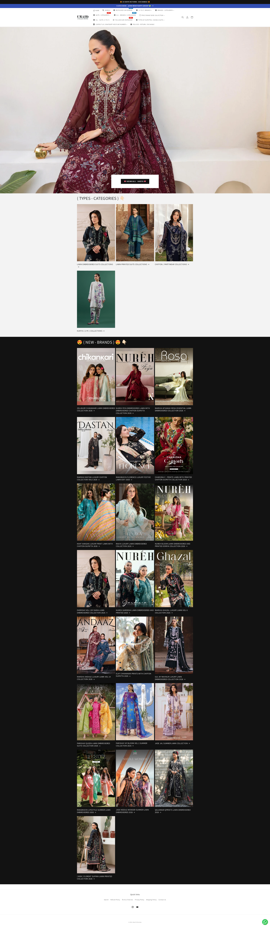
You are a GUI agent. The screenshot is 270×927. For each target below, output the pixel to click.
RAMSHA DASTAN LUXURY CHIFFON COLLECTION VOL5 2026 (92, 478)
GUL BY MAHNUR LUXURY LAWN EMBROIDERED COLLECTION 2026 (169, 678)
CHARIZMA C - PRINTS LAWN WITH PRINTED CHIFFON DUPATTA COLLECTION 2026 (173, 478)
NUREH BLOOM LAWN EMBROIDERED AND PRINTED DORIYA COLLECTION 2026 (172, 545)
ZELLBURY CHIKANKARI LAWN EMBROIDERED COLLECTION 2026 (96, 409)
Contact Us (162, 900)
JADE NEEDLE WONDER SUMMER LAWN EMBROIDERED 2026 (132, 811)
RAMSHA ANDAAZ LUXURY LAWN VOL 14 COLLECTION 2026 (94, 678)
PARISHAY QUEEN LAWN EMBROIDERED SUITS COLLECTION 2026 (93, 744)
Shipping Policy (151, 900)
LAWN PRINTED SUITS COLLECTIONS (131, 264)
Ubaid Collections (137, 922)
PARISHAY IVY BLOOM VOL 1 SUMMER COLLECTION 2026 (131, 744)
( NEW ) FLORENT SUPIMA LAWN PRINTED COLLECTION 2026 (94, 877)
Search (106, 900)
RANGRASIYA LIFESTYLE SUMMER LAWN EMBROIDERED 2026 (93, 811)
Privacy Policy (139, 900)
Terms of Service (127, 900)
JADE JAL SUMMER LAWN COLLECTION (171, 743)
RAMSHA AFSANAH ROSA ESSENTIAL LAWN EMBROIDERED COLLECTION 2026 (173, 409)
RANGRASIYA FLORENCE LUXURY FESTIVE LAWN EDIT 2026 (133, 478)
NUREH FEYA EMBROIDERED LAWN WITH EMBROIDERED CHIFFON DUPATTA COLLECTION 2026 (133, 410)
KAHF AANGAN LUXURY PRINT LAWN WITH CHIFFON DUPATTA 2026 (95, 545)
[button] (182, 17)
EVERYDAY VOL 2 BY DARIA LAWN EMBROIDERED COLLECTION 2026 (91, 611)
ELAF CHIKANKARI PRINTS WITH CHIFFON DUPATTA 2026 (133, 674)
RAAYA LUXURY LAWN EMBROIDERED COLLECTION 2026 (131, 545)
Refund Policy (115, 900)
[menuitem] (96, 10)
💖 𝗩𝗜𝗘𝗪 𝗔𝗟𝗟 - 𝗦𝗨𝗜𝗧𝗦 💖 (135, 181)
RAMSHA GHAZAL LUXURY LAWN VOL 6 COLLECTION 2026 (171, 611)
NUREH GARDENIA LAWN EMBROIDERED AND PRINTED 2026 (135, 611)
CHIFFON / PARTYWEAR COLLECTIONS (171, 264)
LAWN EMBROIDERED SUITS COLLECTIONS (95, 264)
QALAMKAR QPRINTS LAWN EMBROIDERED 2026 (173, 811)
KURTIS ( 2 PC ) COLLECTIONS (89, 331)
